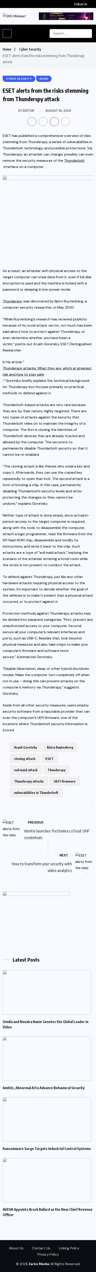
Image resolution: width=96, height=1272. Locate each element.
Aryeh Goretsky (25, 747)
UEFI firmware (64, 781)
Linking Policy (69, 1248)
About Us (16, 1248)
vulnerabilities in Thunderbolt (36, 793)
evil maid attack (26, 770)
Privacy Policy (48, 1254)
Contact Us (41, 1248)
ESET (49, 759)
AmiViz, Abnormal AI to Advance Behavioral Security (44, 1088)
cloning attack (24, 759)
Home (7, 49)
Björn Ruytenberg (60, 747)
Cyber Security (30, 49)
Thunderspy (56, 770)
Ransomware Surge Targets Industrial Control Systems (47, 1148)
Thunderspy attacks (29, 781)
